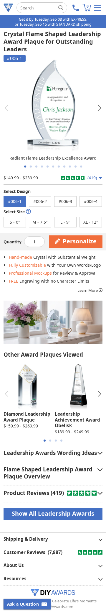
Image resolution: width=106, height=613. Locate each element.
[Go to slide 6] (53, 166)
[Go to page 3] (55, 440)
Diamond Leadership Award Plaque (27, 417)
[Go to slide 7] (58, 166)
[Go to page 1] (44, 440)
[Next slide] (99, 108)
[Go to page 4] (61, 440)
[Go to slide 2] (30, 166)
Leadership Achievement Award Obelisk (77, 419)
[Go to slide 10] (75, 166)
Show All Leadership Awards (53, 513)
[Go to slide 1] (25, 166)
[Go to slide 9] (70, 166)
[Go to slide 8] (64, 166)
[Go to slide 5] (47, 166)
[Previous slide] (6, 108)
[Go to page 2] (50, 440)
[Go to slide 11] (81, 166)
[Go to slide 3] (36, 166)
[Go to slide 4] (42, 166)
